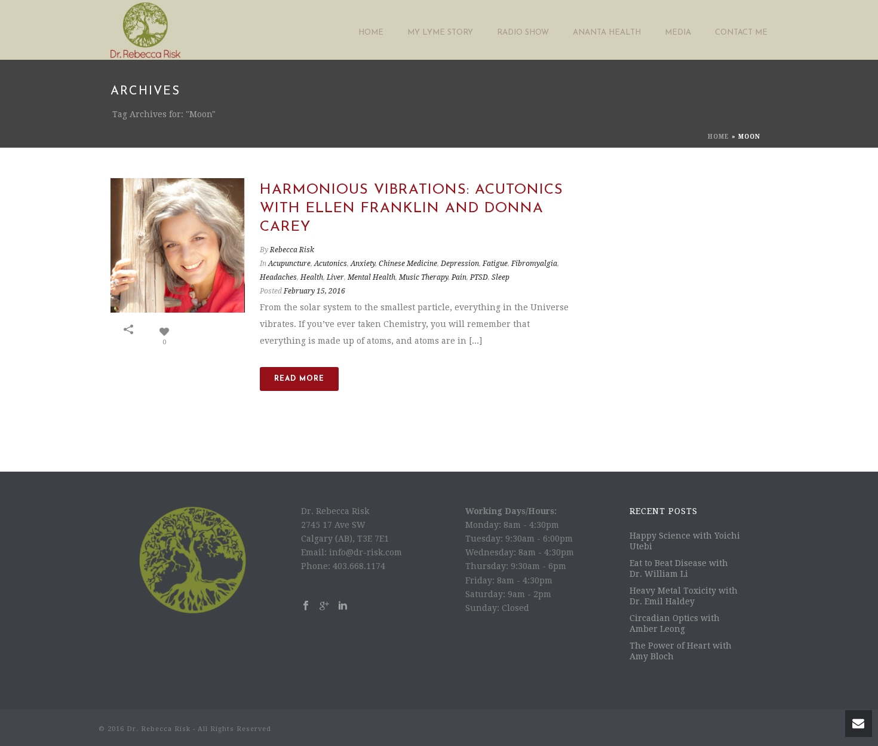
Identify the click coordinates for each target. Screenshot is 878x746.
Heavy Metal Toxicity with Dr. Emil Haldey (684, 596)
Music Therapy (423, 277)
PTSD (479, 277)
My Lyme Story (440, 32)
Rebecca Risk (292, 250)
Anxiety (363, 263)
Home (370, 32)
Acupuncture (289, 263)
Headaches (278, 277)
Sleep (500, 277)
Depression (460, 263)
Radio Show (523, 32)
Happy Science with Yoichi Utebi (685, 541)
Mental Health (371, 277)
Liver (335, 277)
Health (311, 277)
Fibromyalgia (534, 263)
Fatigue (495, 263)
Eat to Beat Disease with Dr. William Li (679, 568)
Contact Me (741, 32)
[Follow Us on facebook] (306, 606)
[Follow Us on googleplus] (324, 606)
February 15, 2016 (314, 291)
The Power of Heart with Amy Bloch (681, 651)
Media (678, 32)
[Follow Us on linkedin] (343, 606)
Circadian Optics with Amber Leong (675, 623)
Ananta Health (607, 32)
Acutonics (330, 263)
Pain (459, 277)
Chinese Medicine (408, 263)
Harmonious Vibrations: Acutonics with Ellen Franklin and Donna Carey (411, 208)
